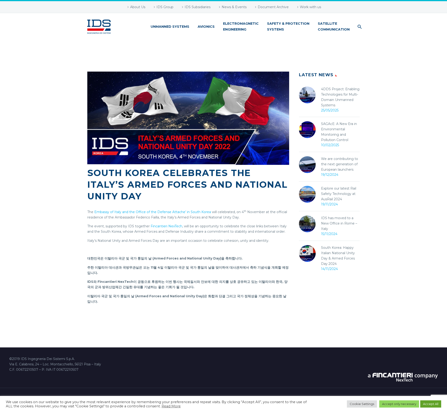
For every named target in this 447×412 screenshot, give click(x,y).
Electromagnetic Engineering (241, 26)
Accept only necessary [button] (399, 404)
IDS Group (164, 7)
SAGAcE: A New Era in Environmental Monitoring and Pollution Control (339, 132)
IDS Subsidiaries (197, 7)
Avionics (206, 26)
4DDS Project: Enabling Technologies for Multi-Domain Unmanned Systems (340, 97)
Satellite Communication (334, 26)
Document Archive (273, 7)
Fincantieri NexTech (166, 226)
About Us (137, 7)
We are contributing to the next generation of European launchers (339, 164)
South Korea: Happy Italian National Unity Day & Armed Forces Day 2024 (338, 256)
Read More (171, 406)
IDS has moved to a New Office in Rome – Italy (339, 223)
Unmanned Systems (170, 26)
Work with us (310, 7)
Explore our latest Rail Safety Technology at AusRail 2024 (338, 193)
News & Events (234, 7)
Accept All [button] (430, 404)
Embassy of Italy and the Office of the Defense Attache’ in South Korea (152, 212)
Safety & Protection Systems (288, 26)
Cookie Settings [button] (362, 404)
